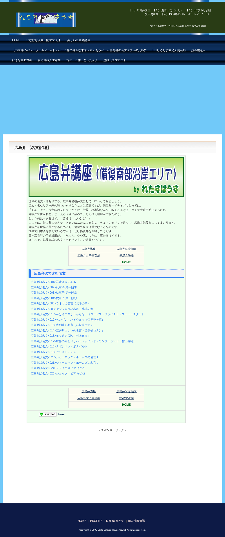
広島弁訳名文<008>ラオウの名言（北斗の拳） (60, 303)
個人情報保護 (136, 521)
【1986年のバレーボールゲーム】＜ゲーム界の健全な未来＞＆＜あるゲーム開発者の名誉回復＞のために (79, 50)
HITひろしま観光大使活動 (169, 50)
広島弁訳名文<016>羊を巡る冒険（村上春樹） (60, 335)
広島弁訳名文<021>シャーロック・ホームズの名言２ (65, 362)
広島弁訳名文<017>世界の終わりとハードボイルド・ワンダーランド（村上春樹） (83, 341)
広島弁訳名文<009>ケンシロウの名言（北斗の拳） (63, 309)
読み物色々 (198, 50)
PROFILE (96, 521)
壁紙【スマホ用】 (114, 60)
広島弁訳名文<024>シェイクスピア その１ (58, 368)
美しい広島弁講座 (78, 40)
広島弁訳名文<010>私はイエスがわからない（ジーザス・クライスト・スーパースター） (88, 314)
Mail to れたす (115, 521)
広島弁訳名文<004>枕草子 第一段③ (54, 298)
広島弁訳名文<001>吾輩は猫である (53, 282)
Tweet (61, 414)
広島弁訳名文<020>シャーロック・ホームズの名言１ (65, 357)
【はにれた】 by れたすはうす (55, 20)
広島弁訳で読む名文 (50, 273)
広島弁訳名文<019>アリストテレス (53, 352)
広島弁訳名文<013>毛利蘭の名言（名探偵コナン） (63, 325)
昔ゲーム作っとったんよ (82, 60)
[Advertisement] (112, 98)
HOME (16, 40)
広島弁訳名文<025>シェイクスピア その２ (58, 373)
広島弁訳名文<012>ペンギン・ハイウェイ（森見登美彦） (68, 319)
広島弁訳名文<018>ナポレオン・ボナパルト (59, 346)
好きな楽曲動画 (22, 60)
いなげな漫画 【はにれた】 (44, 40)
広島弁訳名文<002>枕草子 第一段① (54, 287)
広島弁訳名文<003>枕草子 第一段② (54, 292)
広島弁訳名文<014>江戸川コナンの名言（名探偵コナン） (68, 330)
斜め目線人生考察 (49, 60)
